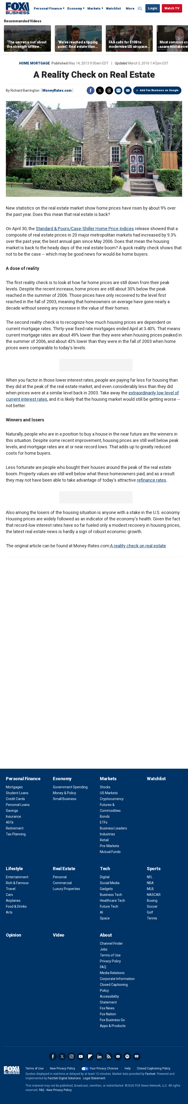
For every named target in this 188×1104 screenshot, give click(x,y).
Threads (109, 90)
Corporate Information (117, 979)
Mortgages (14, 787)
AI (101, 912)
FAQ (103, 967)
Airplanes (13, 901)
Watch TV (171, 8)
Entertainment (17, 877)
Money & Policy (64, 793)
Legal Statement (94, 1078)
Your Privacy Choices (104, 1068)
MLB (150, 889)
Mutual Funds (110, 852)
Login (152, 8)
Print (118, 90)
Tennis (152, 918)
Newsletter (118, 1056)
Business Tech (111, 895)
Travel (10, 889)
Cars (9, 895)
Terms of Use (110, 955)
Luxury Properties (66, 889)
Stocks (105, 787)
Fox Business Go (112, 1020)
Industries (107, 834)
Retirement (15, 828)
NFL (150, 877)
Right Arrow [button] (179, 38)
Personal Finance (48, 8)
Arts (9, 912)
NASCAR (154, 895)
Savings (12, 811)
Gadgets (106, 889)
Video (58, 935)
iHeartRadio (137, 1056)
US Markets (109, 793)
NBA (150, 883)
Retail (104, 840)
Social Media (109, 883)
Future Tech (109, 906)
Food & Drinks (16, 906)
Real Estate (64, 868)
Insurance (13, 816)
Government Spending (70, 787)
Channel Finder (111, 943)
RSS (109, 1056)
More (130, 8)
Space (105, 918)
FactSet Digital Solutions (64, 1078)
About (106, 935)
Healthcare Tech (112, 901)
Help (127, 1068)
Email (128, 90)
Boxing (152, 901)
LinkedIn (99, 1056)
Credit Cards (15, 799)
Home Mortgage (34, 63)
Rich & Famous (17, 883)
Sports (153, 868)
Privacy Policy (110, 961)
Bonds (105, 816)
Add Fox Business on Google (159, 90)
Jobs (103, 949)
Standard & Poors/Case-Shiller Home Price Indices (85, 228)
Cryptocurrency (112, 799)
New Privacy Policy (62, 1068)
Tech (105, 868)
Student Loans (17, 793)
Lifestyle (14, 868)
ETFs (103, 822)
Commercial (62, 883)
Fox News (107, 1008)
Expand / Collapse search (140, 9)
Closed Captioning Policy (153, 1068)
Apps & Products (113, 1026)
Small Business (64, 799)
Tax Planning (16, 834)
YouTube (81, 1056)
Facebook (90, 90)
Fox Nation (108, 1014)
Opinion (13, 935)
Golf (150, 912)
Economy (74, 8)
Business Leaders (113, 828)
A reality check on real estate (138, 545)
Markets (94, 8)
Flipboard (90, 1056)
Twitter (100, 90)
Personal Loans (18, 805)
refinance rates (151, 480)
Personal (60, 877)
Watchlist (113, 8)
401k (9, 822)
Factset (150, 1074)
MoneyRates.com (57, 90)
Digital (104, 877)
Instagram (71, 1056)
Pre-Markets (109, 846)
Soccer (152, 906)
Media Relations (112, 973)
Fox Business (17, 8)
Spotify (127, 1056)
